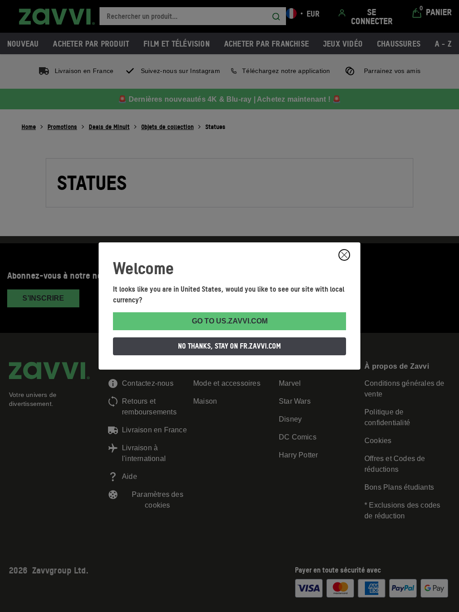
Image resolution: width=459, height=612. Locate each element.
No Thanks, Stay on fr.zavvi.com (229, 345)
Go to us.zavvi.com (230, 321)
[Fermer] (344, 255)
